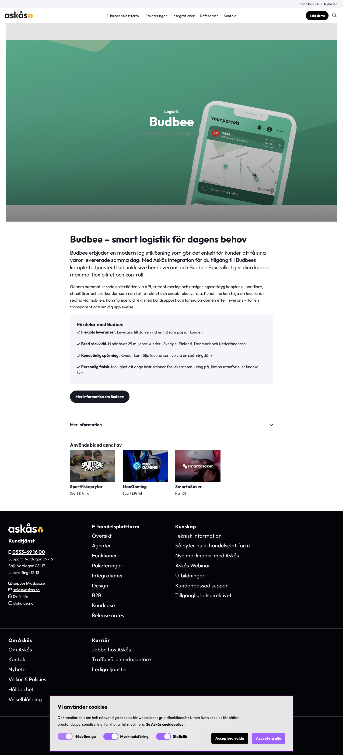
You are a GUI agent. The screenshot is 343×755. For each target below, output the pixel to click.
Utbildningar (190, 575)
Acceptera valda (229, 738)
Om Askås (20, 649)
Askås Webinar (192, 565)
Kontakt (230, 16)
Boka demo (317, 15)
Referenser (209, 16)
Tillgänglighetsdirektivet (203, 595)
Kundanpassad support (202, 585)
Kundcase (103, 605)
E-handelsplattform (122, 16)
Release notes (108, 615)
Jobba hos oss (308, 4)
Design (100, 585)
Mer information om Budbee (100, 396)
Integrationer (184, 16)
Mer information (86, 424)
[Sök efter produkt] (334, 16)
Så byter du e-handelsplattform (212, 545)
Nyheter (330, 4)
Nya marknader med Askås (207, 555)
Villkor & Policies (27, 679)
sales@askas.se (26, 589)
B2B (96, 595)
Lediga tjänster (110, 669)
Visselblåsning (25, 699)
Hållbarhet (21, 689)
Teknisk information (198, 535)
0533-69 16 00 (28, 552)
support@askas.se (29, 583)
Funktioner (104, 555)
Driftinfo (20, 596)
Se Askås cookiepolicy (165, 724)
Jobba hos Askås (111, 649)
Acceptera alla (268, 738)
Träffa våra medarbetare (121, 659)
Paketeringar (156, 16)
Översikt (102, 535)
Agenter (101, 545)
